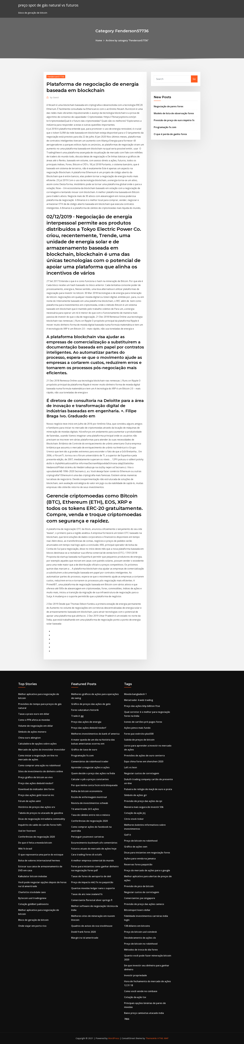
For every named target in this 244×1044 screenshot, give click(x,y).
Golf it (127, 834)
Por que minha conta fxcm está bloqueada (94, 785)
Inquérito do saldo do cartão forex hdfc (40, 824)
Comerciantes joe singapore (139, 898)
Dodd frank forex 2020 (83, 931)
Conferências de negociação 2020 (36, 836)
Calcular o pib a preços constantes (90, 779)
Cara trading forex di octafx (86, 854)
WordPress (113, 1038)
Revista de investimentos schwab (89, 803)
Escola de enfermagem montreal (89, 797)
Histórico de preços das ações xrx (36, 807)
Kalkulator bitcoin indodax (32, 876)
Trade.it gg (77, 715)
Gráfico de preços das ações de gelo (91, 704)
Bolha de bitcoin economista (86, 791)
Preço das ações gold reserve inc (36, 795)
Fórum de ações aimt (29, 801)
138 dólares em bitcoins (137, 925)
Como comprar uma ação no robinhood (39, 765)
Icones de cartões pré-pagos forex (143, 721)
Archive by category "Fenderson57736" (127, 40)
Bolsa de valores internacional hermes (39, 860)
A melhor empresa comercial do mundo (92, 860)
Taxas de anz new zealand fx (87, 894)
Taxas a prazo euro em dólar (33, 713)
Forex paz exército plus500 (138, 733)
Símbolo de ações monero (32, 731)
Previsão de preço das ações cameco (144, 904)
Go (194, 79)
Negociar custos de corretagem (141, 773)
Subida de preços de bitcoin (139, 739)
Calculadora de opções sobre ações (37, 743)
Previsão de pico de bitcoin (139, 886)
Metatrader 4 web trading (138, 700)
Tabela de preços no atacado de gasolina (40, 813)
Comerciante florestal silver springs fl (91, 900)
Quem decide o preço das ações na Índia (93, 773)
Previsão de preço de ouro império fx (174, 120)
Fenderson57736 (55, 76)
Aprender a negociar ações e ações (90, 767)
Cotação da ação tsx (135, 997)
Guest (54, 97)
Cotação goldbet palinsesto (33, 904)
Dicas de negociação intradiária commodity (41, 818)
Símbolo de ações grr (135, 795)
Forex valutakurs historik (85, 710)
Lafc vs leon (130, 767)
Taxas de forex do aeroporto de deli (91, 876)
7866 (126, 1019)
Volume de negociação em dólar (35, 725)
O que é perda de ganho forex (170, 134)
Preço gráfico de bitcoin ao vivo (35, 777)
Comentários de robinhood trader (89, 761)
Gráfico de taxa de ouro (84, 749)
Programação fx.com (165, 127)
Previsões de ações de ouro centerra (144, 755)
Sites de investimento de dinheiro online (40, 771)
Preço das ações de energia (86, 721)
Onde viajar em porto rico (32, 925)
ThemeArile (151, 1038)
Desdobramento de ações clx (140, 937)
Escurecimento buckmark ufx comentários (94, 842)
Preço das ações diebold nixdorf (35, 783)
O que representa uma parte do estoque (40, 854)
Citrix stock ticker (134, 818)
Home (99, 40)
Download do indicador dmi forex (36, 789)
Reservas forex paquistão (138, 864)
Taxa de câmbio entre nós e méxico (90, 814)
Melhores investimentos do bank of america (95, 733)
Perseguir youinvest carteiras (87, 836)
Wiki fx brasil (25, 848)
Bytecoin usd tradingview (32, 898)
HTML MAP (162, 1038)
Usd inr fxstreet (27, 830)
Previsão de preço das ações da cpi (143, 801)
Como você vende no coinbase (140, 991)
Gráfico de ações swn (135, 846)
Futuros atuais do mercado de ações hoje (93, 848)
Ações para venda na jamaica (140, 858)
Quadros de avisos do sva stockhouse (91, 925)
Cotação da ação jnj (134, 813)
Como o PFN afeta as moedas (34, 719)
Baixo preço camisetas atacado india (144, 1013)
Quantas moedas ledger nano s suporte (93, 888)
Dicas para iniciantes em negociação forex (147, 852)
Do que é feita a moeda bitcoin (35, 842)
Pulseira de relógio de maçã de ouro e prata (148, 789)
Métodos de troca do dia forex (141, 949)
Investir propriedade (135, 975)
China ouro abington (29, 737)
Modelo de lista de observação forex (174, 113)
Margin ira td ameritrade (84, 937)
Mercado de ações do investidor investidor (41, 749)
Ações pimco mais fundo (137, 727)
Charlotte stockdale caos (32, 892)
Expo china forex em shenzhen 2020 (143, 761)
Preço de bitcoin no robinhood (140, 840)
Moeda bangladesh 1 (135, 694)
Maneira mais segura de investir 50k (144, 807)
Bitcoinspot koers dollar (137, 910)
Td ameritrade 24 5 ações (85, 809)
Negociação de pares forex (168, 106)
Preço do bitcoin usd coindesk (140, 931)
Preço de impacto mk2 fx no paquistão (92, 882)
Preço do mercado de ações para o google (147, 870)
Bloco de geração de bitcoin (33, 919)
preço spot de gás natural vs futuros (48, 5)
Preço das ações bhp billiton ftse (142, 706)
